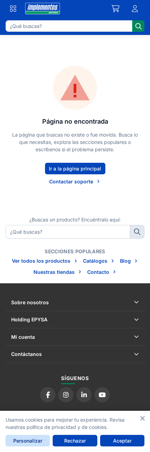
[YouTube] (102, 394)
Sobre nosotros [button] (30, 302)
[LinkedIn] (84, 394)
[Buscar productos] (138, 26)
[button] (135, 8)
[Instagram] (66, 394)
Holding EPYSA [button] (29, 319)
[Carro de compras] (115, 8)
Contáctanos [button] (26, 354)
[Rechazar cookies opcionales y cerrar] (142, 418)
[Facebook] (47, 394)
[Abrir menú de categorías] (13, 8)
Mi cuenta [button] (23, 337)
